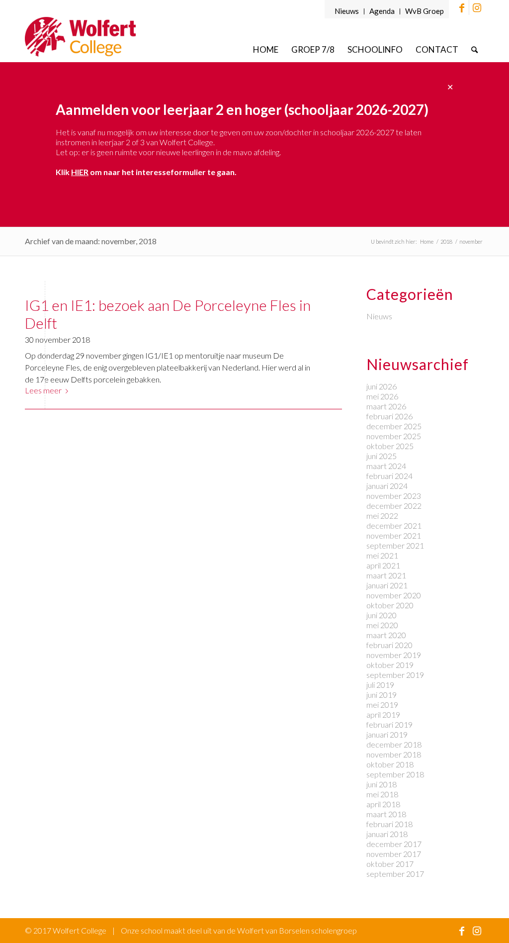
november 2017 (393, 853)
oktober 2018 (390, 764)
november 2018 (393, 754)
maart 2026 (386, 406)
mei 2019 (382, 704)
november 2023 (393, 495)
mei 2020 (382, 625)
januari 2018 (387, 834)
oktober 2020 (390, 605)
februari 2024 (389, 475)
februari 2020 (389, 645)
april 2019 (383, 714)
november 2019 (393, 655)
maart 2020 (386, 635)
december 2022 (394, 505)
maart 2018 (386, 814)
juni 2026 (381, 386)
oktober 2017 (390, 863)
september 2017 (395, 873)
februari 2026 (389, 416)
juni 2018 (381, 784)
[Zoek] (474, 49)
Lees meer (43, 390)
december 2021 (394, 525)
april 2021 (383, 565)
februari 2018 (389, 824)
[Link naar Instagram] (476, 7)
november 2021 (393, 535)
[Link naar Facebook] (461, 7)
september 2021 (395, 545)
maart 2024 (386, 466)
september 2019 (395, 674)
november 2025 (393, 436)
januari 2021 (387, 585)
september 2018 (395, 774)
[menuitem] (347, 11)
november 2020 (393, 595)
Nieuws (347, 10)
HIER (79, 172)
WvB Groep (424, 10)
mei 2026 (382, 396)
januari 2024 (387, 485)
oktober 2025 (390, 446)
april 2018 (383, 804)
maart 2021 (386, 575)
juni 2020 (381, 615)
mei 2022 (382, 515)
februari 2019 (389, 724)
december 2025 (394, 426)
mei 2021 (382, 555)
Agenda (382, 10)
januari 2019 (387, 734)
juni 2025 (381, 456)
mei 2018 (382, 794)
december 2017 (394, 844)
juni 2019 (381, 694)
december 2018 (394, 744)
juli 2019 (380, 684)
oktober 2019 (390, 664)
